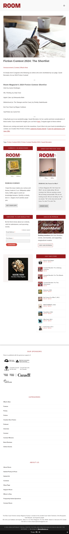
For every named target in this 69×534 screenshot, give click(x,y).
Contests (6, 480)
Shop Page (6, 485)
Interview (6, 428)
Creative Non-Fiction (9, 420)
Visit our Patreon (45, 245)
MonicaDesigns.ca (43, 529)
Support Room (7, 489)
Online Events (7, 446)
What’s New (7, 402)
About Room (7, 467)
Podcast (5, 424)
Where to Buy (7, 494)
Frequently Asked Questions (12, 498)
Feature (5, 406)
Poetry (5, 411)
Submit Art (6, 476)
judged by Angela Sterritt (38, 129)
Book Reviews (7, 442)
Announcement (8, 67)
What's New (24, 67)
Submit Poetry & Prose (10, 471)
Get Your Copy (11, 205)
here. (39, 121)
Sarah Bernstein (46, 142)
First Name (9, 238)
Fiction (5, 415)
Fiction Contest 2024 (13, 142)
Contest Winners (8, 437)
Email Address (10, 232)
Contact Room (7, 503)
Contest (16, 67)
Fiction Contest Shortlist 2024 (30, 142)
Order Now (44, 206)
